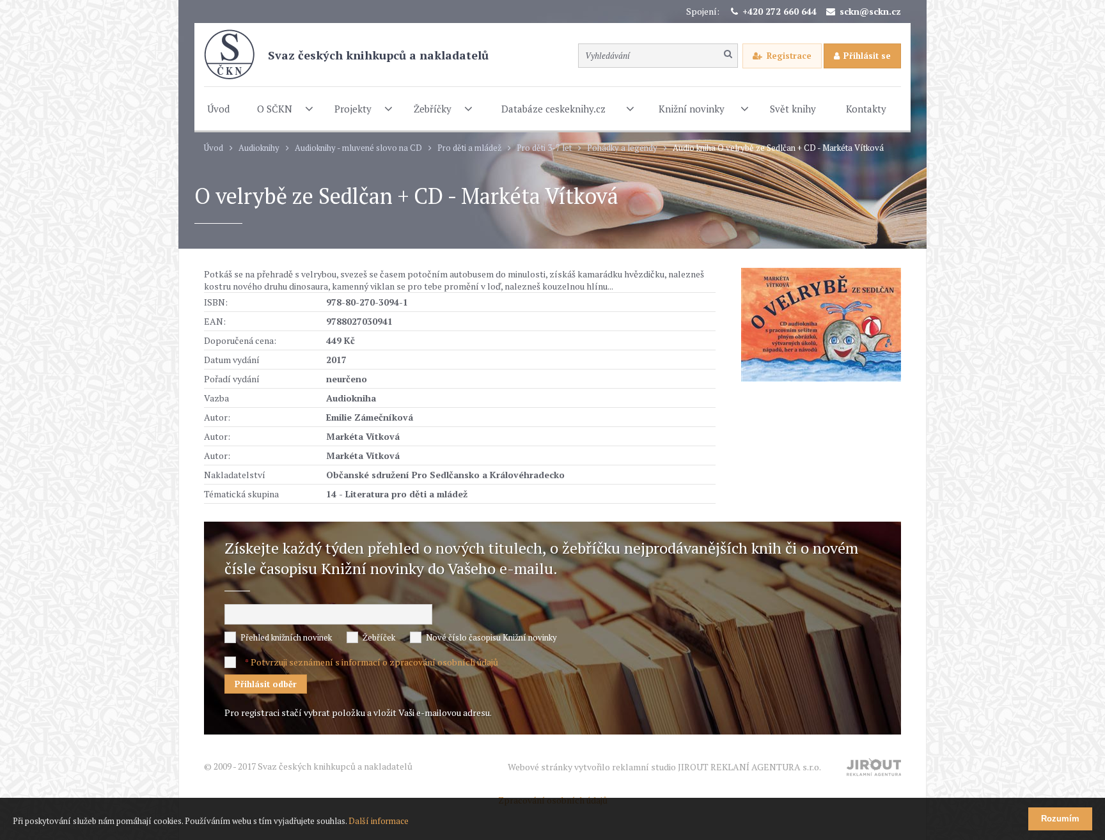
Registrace (789, 55)
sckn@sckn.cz (870, 11)
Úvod (213, 148)
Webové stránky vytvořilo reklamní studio (664, 767)
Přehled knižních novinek (286, 637)
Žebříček (379, 637)
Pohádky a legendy (622, 148)
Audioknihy (259, 148)
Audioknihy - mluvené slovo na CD (358, 148)
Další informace (379, 821)
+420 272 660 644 (779, 11)
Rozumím (1060, 818)
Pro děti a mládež (469, 148)
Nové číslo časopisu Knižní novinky (491, 637)
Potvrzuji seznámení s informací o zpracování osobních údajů (374, 662)
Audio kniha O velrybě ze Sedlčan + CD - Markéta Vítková (778, 148)
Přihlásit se (867, 55)
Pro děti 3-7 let (544, 148)
